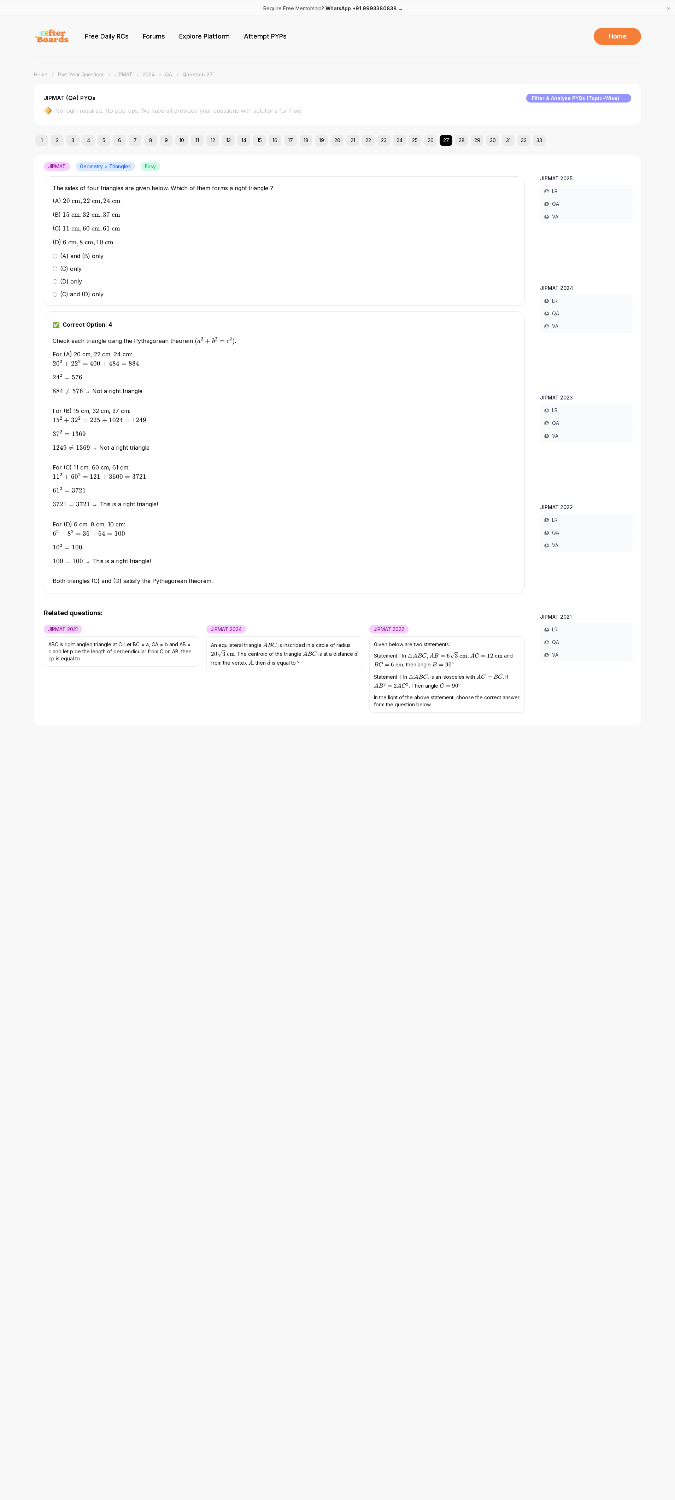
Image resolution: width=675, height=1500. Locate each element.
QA (168, 74)
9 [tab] (166, 140)
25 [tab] (415, 140)
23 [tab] (384, 140)
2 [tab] (57, 140)
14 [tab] (243, 140)
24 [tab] (400, 140)
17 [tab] (290, 140)
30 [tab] (493, 140)
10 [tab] (181, 140)
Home (618, 36)
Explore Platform (204, 36)
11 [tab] (197, 140)
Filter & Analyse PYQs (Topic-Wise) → (579, 98)
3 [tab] (72, 140)
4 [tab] (88, 140)
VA (555, 217)
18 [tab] (306, 140)
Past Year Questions (81, 74)
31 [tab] (508, 140)
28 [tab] (462, 140)
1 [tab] (42, 140)
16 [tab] (274, 140)
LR (555, 191)
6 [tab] (119, 140)
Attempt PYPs (265, 36)
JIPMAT (124, 74)
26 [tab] (431, 140)
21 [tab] (353, 140)
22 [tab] (368, 140)
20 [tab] (337, 140)
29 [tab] (477, 140)
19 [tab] (321, 140)
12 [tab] (213, 140)
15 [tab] (259, 140)
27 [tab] (446, 140)
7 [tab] (135, 140)
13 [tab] (228, 140)
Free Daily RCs (107, 36)
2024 (149, 74)
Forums (154, 36)
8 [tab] (150, 140)
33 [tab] (539, 140)
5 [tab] (103, 140)
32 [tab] (524, 140)
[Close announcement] (668, 8)
